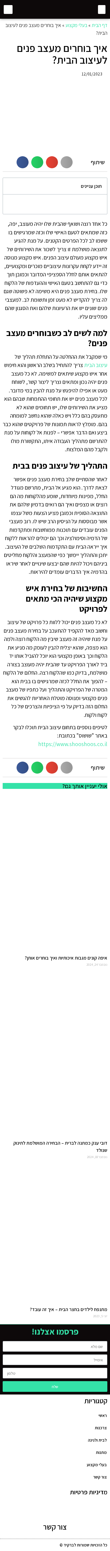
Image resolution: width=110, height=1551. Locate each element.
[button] (101, 9)
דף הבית (99, 25)
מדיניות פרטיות (88, 1492)
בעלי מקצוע (76, 25)
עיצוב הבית (95, 365)
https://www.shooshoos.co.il (72, 744)
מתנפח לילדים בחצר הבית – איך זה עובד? (68, 1309)
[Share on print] (67, 162)
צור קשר (55, 1527)
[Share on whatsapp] (37, 162)
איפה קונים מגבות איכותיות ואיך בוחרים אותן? (66, 958)
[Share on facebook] (23, 162)
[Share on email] (52, 162)
